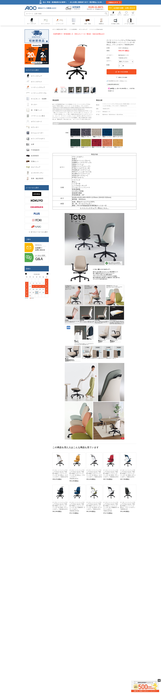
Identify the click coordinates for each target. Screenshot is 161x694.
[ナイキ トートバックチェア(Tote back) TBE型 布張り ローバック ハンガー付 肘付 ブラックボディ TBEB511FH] (60, 493)
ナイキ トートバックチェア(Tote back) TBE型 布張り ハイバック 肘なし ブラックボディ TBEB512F (127, 506)
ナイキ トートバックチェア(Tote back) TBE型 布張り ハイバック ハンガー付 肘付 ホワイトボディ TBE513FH (128, 473)
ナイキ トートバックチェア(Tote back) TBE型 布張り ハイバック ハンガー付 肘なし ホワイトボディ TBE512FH (60, 473)
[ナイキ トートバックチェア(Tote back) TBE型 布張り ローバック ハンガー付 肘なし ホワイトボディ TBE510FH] (94, 460)
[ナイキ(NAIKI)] (37, 226)
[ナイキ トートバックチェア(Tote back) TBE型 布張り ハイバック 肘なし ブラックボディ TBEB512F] (128, 493)
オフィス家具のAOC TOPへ (60, 29)
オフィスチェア (83, 29)
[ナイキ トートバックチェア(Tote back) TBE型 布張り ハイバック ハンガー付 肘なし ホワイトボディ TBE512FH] (60, 460)
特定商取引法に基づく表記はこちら (117, 80)
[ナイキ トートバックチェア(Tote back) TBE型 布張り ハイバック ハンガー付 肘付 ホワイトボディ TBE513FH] (128, 460)
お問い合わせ (124, 8)
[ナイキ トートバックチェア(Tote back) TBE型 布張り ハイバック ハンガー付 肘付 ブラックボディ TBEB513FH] (111, 460)
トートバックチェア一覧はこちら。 (94, 208)
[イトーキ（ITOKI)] (37, 220)
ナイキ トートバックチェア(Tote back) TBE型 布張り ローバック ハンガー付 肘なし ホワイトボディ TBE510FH (94, 473)
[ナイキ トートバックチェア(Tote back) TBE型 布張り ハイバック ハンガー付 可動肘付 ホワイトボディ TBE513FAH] (111, 493)
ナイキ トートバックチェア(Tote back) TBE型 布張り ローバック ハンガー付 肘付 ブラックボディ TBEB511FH (60, 506)
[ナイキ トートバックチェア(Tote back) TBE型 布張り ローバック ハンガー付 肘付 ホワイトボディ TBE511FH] (94, 493)
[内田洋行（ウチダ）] (37, 194)
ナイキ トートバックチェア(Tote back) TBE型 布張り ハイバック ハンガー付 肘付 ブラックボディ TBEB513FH (111, 473)
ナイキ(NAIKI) (73, 29)
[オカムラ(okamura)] (37, 207)
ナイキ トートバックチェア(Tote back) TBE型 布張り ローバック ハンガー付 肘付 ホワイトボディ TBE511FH (94, 506)
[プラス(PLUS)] (37, 213)
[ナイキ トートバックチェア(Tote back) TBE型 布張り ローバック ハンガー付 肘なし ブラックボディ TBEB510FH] (77, 460)
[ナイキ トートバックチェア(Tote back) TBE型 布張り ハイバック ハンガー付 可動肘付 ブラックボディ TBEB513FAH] (77, 493)
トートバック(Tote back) (96, 29)
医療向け (101, 23)
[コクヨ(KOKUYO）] (37, 200)
